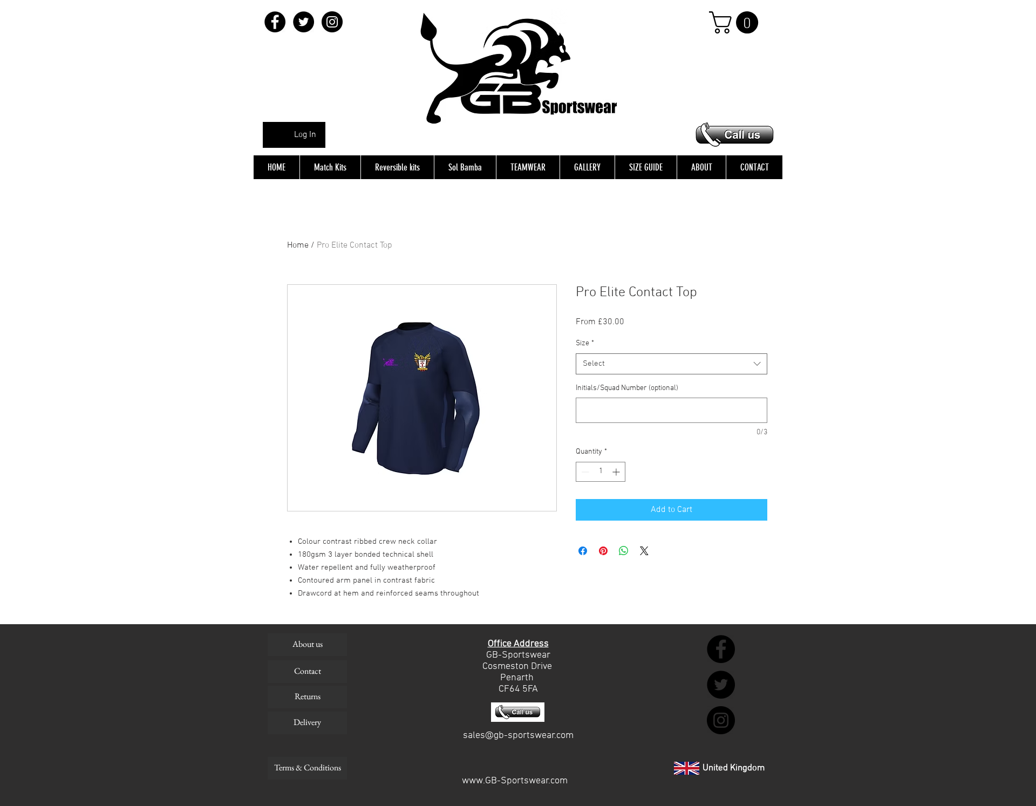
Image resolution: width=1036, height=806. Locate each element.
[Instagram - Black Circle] (332, 21)
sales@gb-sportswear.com (518, 735)
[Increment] (617, 471)
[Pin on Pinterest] (603, 550)
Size (585, 343)
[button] (736, 22)
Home (298, 245)
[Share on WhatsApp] (623, 550)
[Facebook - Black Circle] (274, 21)
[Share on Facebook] (582, 550)
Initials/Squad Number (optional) (627, 388)
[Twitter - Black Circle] (303, 21)
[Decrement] (584, 471)
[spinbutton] (600, 471)
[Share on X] (644, 550)
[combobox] (671, 363)
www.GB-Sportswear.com (515, 781)
